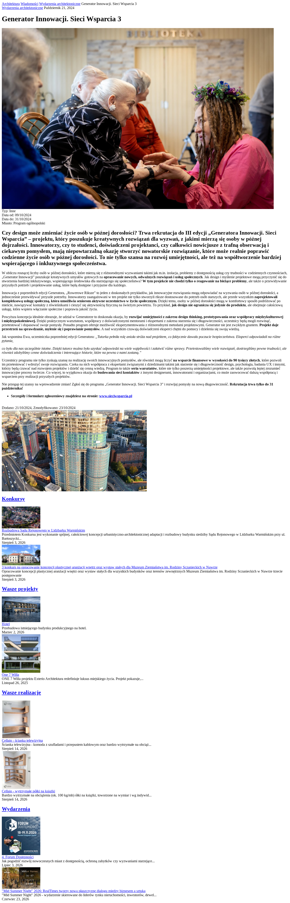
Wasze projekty (20, 589)
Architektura (11, 4)
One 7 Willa (10, 675)
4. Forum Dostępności (18, 857)
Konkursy (13, 499)
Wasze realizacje (21, 692)
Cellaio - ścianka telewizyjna (22, 740)
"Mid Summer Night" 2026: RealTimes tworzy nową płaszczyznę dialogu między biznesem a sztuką (73, 891)
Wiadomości (29, 4)
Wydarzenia (16, 809)
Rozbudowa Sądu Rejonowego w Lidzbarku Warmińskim (43, 530)
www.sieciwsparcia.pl (115, 396)
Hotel (6, 624)
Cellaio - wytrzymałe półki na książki (28, 791)
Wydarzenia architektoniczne (59, 4)
